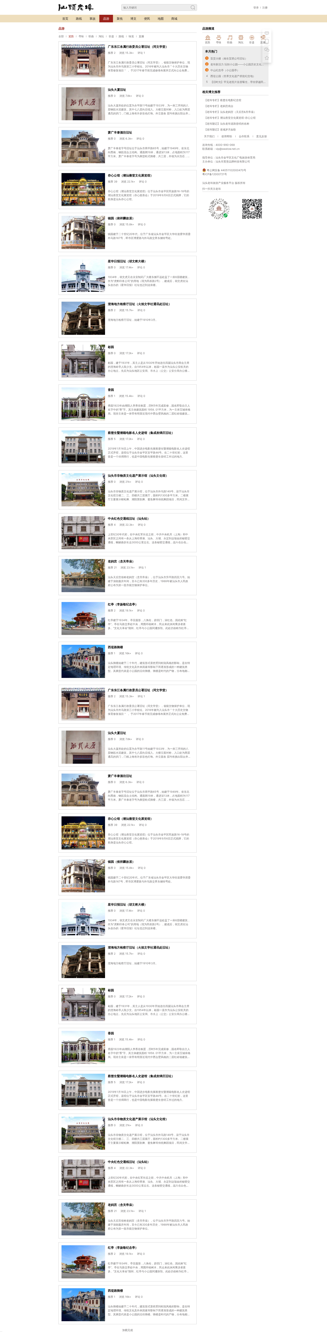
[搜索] (193, 7)
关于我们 (209, 136)
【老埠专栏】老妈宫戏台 (218, 106)
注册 (265, 7)
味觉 (131, 36)
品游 (106, 18)
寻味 (81, 36)
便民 (147, 18)
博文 (133, 18)
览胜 (71, 36)
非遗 (111, 36)
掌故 (93, 18)
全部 (61, 36)
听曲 (91, 36)
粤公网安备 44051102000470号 (226, 170)
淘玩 (101, 36)
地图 (161, 18)
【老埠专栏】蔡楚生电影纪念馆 (222, 100)
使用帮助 (226, 136)
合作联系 (244, 136)
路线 (79, 18)
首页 (65, 18)
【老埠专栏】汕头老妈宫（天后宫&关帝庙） (230, 111)
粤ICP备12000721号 (214, 174)
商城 (174, 18)
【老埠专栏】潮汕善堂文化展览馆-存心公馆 (230, 117)
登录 (256, 7)
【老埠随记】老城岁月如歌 (220, 129)
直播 (141, 36)
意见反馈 (261, 136)
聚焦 (120, 18)
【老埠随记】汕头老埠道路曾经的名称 (226, 123)
